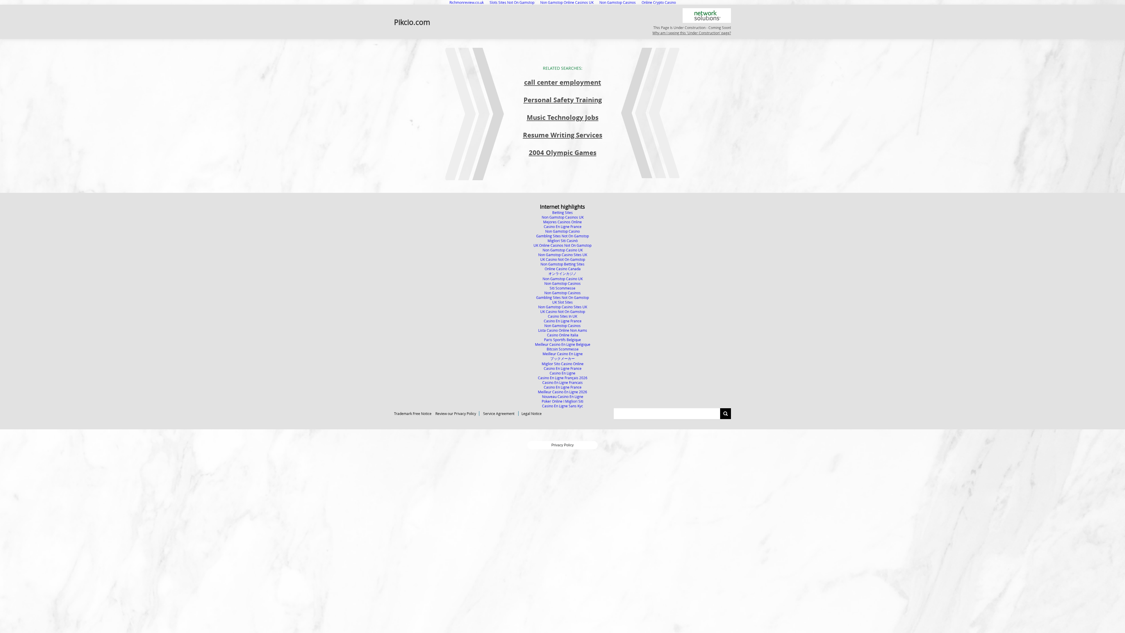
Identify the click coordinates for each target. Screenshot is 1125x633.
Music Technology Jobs (563, 117)
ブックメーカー (562, 358)
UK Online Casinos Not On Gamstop (562, 245)
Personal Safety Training (563, 99)
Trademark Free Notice (413, 413)
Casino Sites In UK (562, 316)
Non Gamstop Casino (562, 231)
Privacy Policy (562, 445)
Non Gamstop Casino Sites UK (562, 254)
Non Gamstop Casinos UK (563, 217)
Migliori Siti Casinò (563, 240)
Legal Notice (531, 413)
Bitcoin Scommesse (563, 349)
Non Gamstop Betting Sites (562, 264)
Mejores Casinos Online (562, 221)
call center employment (562, 82)
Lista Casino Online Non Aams (562, 330)
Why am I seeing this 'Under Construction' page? (691, 32)
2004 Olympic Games (562, 152)
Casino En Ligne (562, 373)
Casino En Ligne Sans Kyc (562, 406)
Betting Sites (562, 212)
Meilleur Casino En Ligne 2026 (562, 391)
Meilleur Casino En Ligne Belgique (562, 344)
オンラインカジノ (562, 273)
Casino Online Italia (562, 335)
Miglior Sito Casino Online (563, 363)
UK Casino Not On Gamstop (562, 259)
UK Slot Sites (562, 302)
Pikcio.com (412, 22)
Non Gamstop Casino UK (563, 250)
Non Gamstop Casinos (562, 283)
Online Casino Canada (563, 268)
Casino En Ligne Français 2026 (562, 377)
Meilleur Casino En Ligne (563, 353)
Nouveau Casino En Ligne (562, 396)
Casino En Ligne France (563, 226)
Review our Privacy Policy (455, 413)
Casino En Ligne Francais (562, 382)
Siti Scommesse (562, 288)
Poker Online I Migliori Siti (562, 401)
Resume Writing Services (562, 134)
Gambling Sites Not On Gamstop (562, 236)
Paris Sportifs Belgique (562, 339)
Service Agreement (498, 413)
